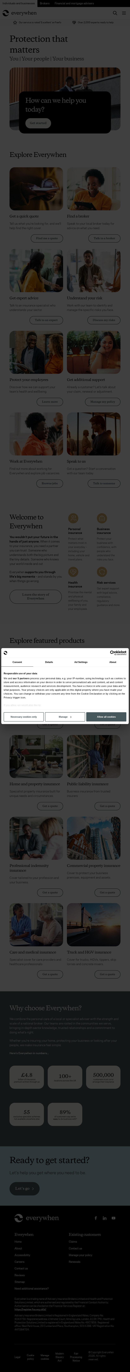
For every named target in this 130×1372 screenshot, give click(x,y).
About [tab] (112, 662)
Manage (63, 716)
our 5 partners (21, 678)
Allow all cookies (106, 716)
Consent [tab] (17, 662)
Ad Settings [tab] (81, 662)
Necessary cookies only (24, 716)
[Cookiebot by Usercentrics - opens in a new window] (112, 653)
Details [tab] (49, 662)
